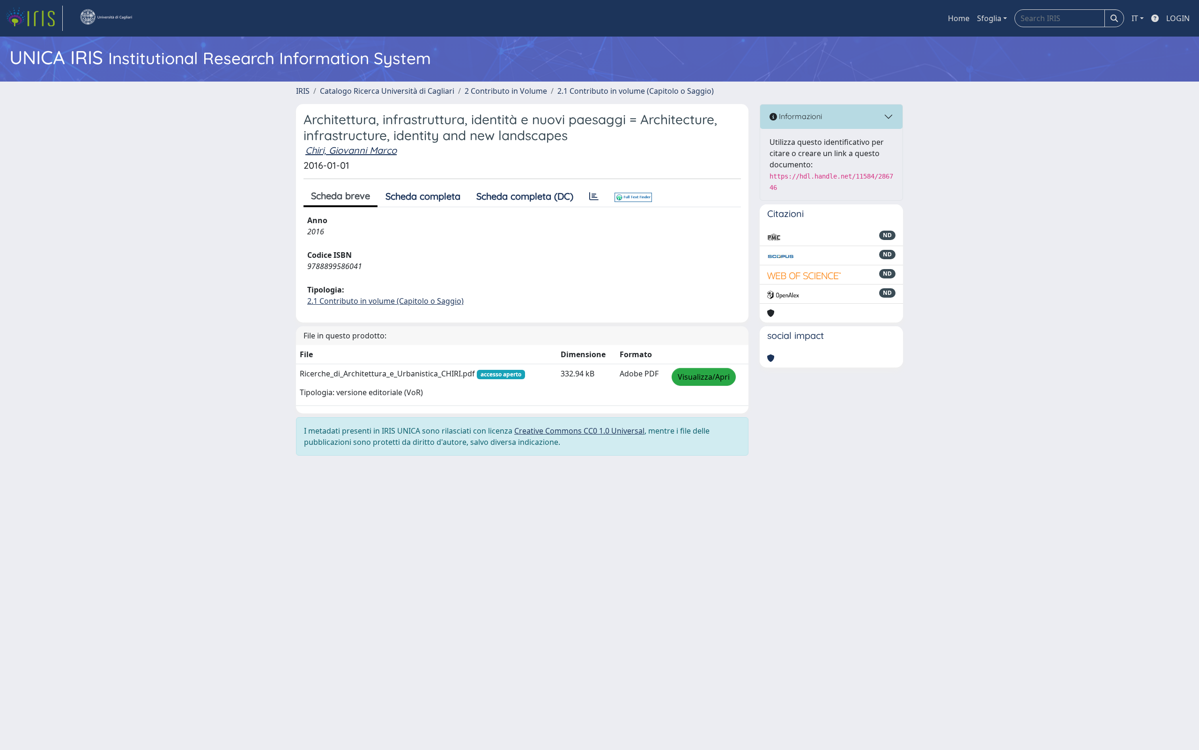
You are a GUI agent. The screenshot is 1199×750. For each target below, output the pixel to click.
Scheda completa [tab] (422, 196)
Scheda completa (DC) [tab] (524, 196)
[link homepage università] (105, 18)
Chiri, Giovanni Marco (351, 150)
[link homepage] (34, 18)
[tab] (594, 196)
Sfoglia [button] (989, 18)
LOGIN (1178, 18)
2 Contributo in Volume (506, 91)
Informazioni (799, 116)
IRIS (303, 91)
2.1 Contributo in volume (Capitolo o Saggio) (635, 91)
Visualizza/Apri (704, 377)
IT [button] (1135, 18)
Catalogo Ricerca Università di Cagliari (387, 91)
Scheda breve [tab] (340, 196)
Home (959, 18)
